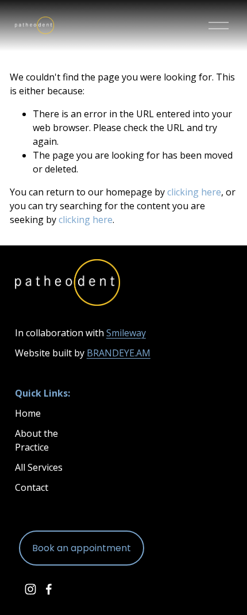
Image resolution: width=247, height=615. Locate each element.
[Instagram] (30, 589)
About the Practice (36, 440)
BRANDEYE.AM (118, 353)
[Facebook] (49, 589)
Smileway (126, 332)
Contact (31, 487)
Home (28, 413)
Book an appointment (81, 548)
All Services (39, 467)
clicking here (194, 192)
